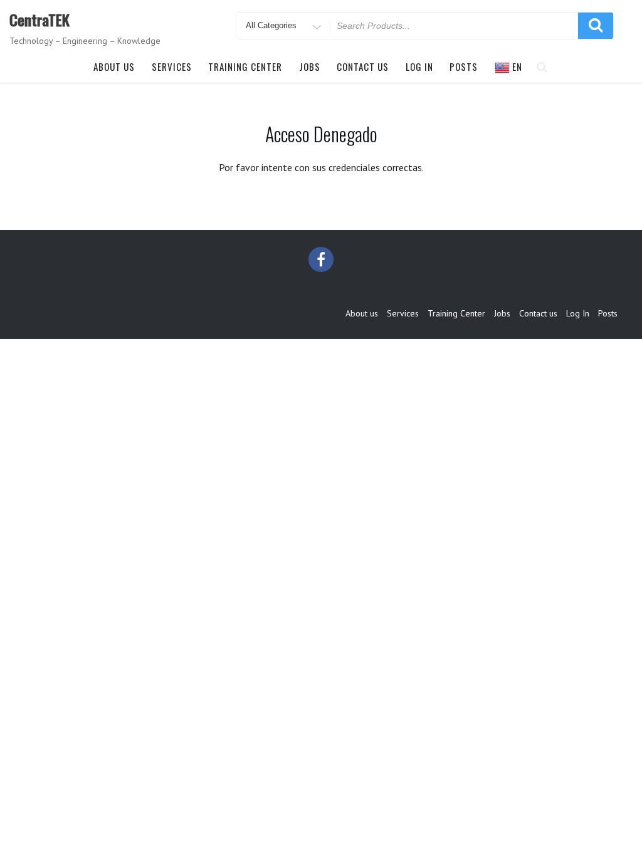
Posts (464, 66)
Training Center (245, 66)
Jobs (309, 66)
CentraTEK (39, 19)
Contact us (363, 66)
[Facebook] (321, 259)
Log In (419, 66)
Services (172, 66)
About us (114, 66)
